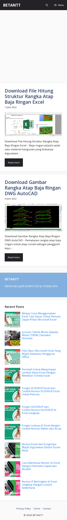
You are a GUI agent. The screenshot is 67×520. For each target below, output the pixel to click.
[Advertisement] (33, 45)
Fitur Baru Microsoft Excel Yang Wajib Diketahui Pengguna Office (41, 354)
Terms (36, 508)
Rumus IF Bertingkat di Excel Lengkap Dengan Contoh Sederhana (39, 485)
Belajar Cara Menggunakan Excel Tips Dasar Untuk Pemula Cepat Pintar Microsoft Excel (41, 316)
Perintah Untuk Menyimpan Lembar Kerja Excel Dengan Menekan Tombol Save (39, 373)
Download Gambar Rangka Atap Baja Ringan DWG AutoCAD (33, 188)
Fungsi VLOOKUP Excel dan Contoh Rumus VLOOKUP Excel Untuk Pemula (41, 391)
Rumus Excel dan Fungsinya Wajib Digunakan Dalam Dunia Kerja (41, 447)
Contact (47, 508)
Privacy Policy (23, 508)
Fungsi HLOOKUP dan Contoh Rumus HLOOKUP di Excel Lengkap (39, 410)
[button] (47, 5)
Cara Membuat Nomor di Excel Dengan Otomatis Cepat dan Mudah (41, 466)
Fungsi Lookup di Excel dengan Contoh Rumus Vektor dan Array (41, 427)
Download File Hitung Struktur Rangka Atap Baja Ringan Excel (29, 96)
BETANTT (12, 5)
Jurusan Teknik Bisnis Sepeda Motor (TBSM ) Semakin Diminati (40, 335)
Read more (14, 162)
